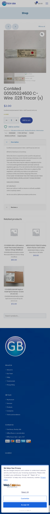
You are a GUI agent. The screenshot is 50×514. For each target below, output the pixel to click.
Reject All (25, 492)
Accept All (25, 505)
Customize (25, 498)
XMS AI (29, 510)
